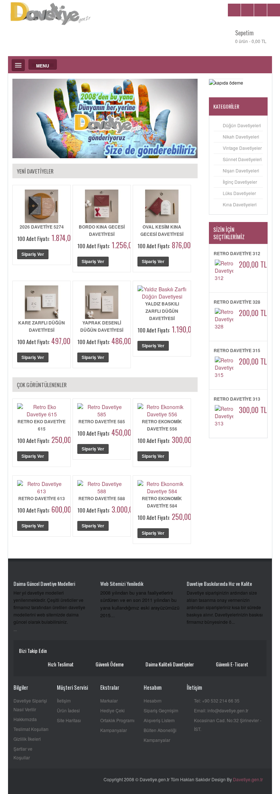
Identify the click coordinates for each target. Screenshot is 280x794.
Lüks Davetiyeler (239, 193)
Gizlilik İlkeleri (27, 739)
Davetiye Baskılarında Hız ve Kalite (219, 583)
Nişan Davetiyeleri (241, 170)
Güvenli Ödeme (110, 664)
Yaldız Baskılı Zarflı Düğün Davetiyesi (162, 311)
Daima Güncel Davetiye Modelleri (44, 583)
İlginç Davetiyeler (240, 182)
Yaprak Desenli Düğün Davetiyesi (101, 326)
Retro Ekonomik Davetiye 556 (162, 425)
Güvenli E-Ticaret (232, 664)
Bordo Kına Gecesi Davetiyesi (102, 230)
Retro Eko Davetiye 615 (42, 425)
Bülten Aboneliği (160, 730)
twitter (77, 651)
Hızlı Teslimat (61, 664)
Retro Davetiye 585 (101, 421)
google (87, 651)
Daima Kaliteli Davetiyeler (169, 664)
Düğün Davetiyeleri (242, 125)
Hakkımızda (25, 719)
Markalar (109, 700)
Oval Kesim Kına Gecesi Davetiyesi (161, 230)
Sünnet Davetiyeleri (242, 159)
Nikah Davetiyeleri (241, 136)
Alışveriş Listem (159, 720)
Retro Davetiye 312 (237, 253)
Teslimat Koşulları (30, 729)
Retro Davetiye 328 (237, 302)
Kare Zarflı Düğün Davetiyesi (41, 326)
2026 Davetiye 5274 (42, 226)
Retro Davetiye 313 (237, 399)
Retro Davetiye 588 (101, 498)
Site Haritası (69, 720)
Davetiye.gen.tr (248, 779)
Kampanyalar (113, 730)
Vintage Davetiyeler (242, 148)
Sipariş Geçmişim (161, 710)
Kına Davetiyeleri (240, 204)
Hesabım (153, 700)
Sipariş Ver (33, 254)
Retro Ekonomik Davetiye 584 (162, 502)
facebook (66, 651)
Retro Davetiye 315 (237, 350)
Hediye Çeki (112, 710)
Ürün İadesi (68, 710)
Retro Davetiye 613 (41, 498)
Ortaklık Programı (117, 720)
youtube (55, 651)
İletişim (64, 700)
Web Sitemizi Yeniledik (121, 583)
